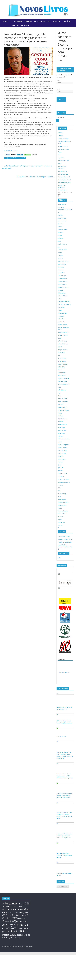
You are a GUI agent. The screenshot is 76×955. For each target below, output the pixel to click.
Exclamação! (61, 352)
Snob (59, 496)
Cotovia (60, 310)
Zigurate (60, 525)
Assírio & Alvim (62, 250)
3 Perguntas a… (17, 21)
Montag (60, 416)
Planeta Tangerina (63, 445)
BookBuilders (62, 264)
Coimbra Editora (62, 296)
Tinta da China (62, 505)
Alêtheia (60, 224)
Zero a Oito (61, 522)
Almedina (60, 133)
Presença (60, 456)
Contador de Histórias (64, 304)
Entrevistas (57, 21)
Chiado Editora (62, 284)
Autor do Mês (16, 912)
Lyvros (60, 163)
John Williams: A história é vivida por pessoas (36, 177)
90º (59, 212)
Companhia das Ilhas (64, 301)
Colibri (59, 299)
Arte (9, 912)
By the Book (61, 273)
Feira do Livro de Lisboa (65, 539)
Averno (60, 253)
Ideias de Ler (61, 375)
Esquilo (60, 347)
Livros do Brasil (62, 398)
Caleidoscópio (62, 276)
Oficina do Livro (62, 424)
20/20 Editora (62, 204)
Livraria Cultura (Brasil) (64, 180)
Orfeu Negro (61, 427)
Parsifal (60, 442)
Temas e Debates (63, 502)
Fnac (59, 155)
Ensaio (9, 921)
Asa (59, 247)
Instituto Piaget (62, 381)
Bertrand (60, 135)
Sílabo (59, 491)
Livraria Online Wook (64, 177)
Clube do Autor (62, 293)
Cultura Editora (62, 313)
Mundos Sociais (62, 419)
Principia (60, 462)
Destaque (21, 918)
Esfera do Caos (62, 341)
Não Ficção (22, 157)
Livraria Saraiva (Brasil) (64, 183)
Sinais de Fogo (62, 494)
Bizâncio (60, 258)
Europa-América (62, 350)
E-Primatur (61, 319)
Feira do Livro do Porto (65, 542)
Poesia (8, 934)
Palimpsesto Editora (64, 439)
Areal (59, 241)
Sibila (59, 488)
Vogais (60, 519)
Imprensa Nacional (63, 378)
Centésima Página (63, 138)
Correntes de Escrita (64, 536)
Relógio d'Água (62, 473)
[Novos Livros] (32, 2)
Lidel (59, 396)
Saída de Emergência (64, 482)
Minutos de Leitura (63, 410)
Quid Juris (60, 468)
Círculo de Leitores (63, 287)
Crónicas (28, 21)
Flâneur (60, 152)
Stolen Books (62, 499)
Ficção (14, 925)
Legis (59, 387)
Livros (5, 21)
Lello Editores (62, 390)
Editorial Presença (63, 332)
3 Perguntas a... (13, 157)
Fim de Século (62, 358)
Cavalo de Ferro (62, 278)
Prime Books (61, 459)
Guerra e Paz (61, 373)
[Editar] (58, 196)
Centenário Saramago (17, 915)
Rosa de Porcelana (63, 479)
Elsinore (60, 338)
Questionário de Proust (42, 21)
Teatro (16, 938)
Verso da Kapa (62, 514)
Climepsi (60, 290)
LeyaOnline (61, 158)
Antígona (60, 238)
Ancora (60, 235)
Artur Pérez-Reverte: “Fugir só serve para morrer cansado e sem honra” (27, 167)
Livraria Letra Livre (63, 160)
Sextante (60, 485)
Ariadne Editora (62, 244)
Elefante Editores (63, 335)
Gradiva (60, 370)
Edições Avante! (62, 325)
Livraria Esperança (63, 149)
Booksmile (61, 267)
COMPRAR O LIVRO (10, 150)
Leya (59, 393)
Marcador (60, 404)
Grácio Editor (61, 367)
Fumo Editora (62, 361)
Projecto (15, 25)
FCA (59, 355)
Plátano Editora (62, 447)
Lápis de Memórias (63, 384)
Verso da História (63, 511)
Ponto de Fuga (62, 450)
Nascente (60, 422)
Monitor (60, 413)
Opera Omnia (62, 430)
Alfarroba (60, 227)
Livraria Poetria (62, 171)
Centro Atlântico (62, 281)
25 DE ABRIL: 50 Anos (12, 906)
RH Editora (61, 476)
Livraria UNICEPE (63, 174)
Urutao (60, 508)
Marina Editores (62, 407)
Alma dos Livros (62, 229)
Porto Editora (62, 453)
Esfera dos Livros (63, 344)
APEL (59, 558)
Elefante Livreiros (63, 146)
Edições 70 (61, 322)
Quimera (60, 470)
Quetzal (60, 465)
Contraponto (61, 307)
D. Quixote (61, 316)
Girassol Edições (62, 364)
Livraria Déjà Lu (62, 190)
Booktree (60, 270)
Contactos (24, 25)
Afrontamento (62, 221)
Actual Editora (62, 218)
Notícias (67, 21)
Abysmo (60, 215)
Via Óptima (61, 517)
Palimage (60, 436)
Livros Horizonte (63, 401)
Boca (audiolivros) (63, 261)
